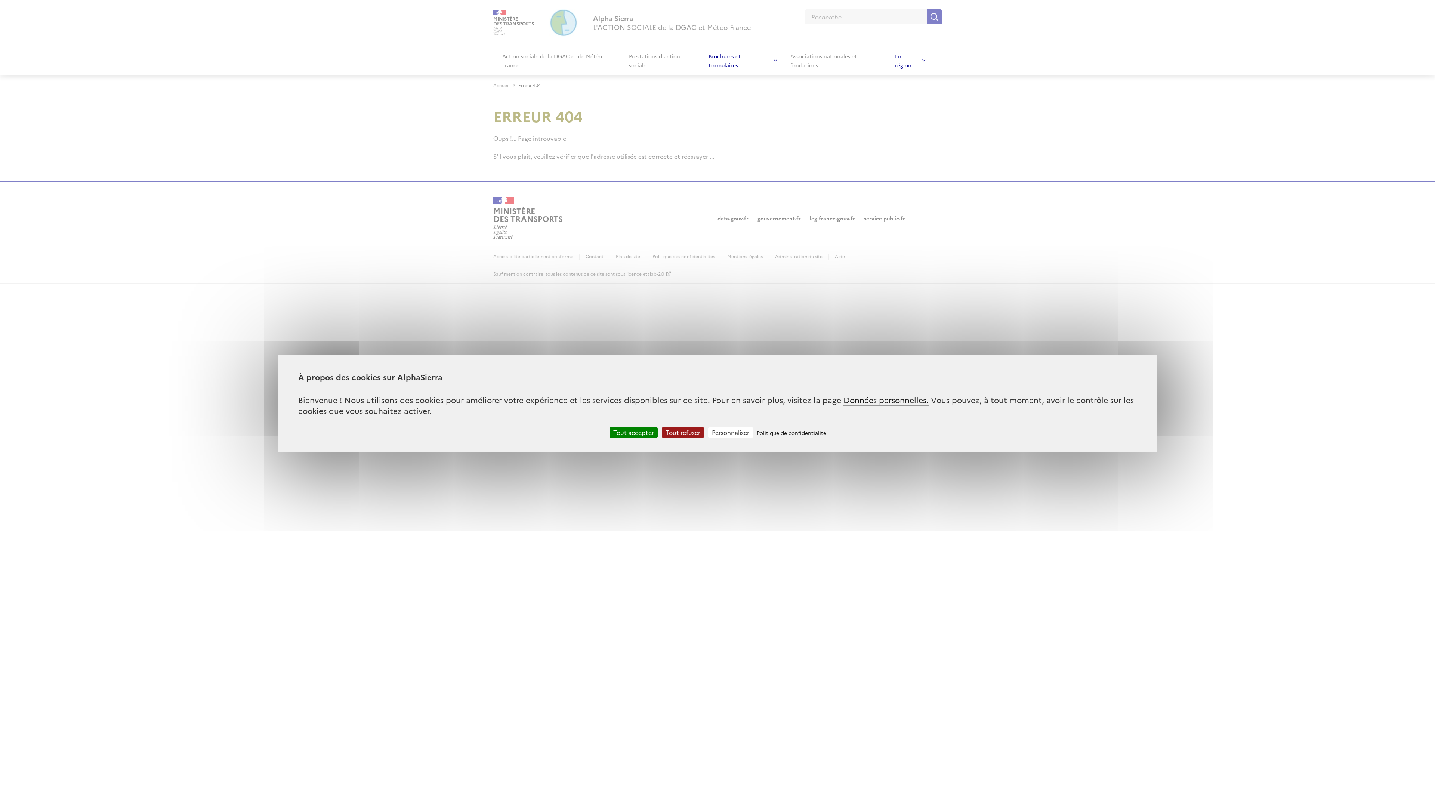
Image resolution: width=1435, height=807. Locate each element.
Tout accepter (633, 432)
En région (903, 60)
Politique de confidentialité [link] (791, 432)
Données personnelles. (886, 399)
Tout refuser (683, 432)
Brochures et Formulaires (725, 60)
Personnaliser (730, 432)
